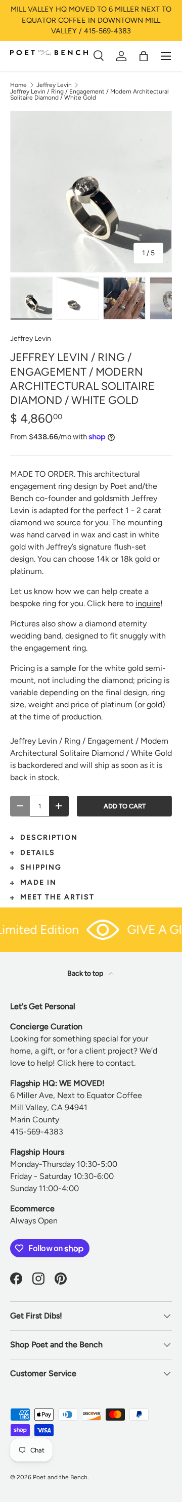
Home (18, 85)
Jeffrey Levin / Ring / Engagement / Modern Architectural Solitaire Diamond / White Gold (89, 94)
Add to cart (125, 806)
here (86, 1063)
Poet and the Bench (60, 1477)
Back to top (86, 973)
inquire (147, 603)
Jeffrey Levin (54, 85)
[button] (143, 56)
